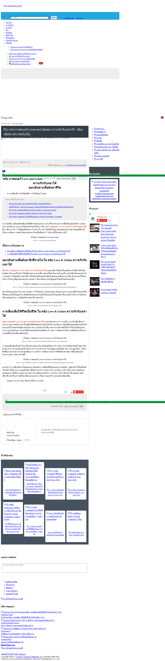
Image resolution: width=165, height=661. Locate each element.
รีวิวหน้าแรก (99, 129)
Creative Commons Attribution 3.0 (29, 657)
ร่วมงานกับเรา (12, 591)
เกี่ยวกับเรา (10, 585)
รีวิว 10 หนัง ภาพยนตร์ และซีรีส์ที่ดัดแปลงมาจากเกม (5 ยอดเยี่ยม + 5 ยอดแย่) (35, 216)
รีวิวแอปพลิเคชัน (101, 135)
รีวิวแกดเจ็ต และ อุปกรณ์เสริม (106, 144)
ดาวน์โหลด (9, 25)
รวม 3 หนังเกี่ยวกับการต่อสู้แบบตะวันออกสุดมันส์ (55, 534)
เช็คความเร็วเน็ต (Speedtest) (26, 54)
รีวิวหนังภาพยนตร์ (17, 123)
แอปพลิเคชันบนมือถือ (35, 49)
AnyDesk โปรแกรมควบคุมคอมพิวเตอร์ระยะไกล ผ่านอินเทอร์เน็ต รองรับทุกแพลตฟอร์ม (104, 196)
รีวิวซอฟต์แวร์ (100, 132)
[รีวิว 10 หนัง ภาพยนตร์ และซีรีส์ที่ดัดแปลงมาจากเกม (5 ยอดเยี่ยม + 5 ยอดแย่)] (34, 513)
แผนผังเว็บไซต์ (12, 594)
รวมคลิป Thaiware (12, 40)
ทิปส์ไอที (9, 33)
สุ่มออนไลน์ (25, 61)
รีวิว (7, 30)
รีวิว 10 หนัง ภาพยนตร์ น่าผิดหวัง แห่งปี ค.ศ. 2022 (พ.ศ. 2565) (30, 213)
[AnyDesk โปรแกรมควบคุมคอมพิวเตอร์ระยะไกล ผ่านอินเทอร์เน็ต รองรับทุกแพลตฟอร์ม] (104, 191)
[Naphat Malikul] (72, 165)
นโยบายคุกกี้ (50, 651)
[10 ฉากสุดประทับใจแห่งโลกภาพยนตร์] (95, 296)
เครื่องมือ (9, 43)
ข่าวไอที (8, 28)
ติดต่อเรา (9, 588)
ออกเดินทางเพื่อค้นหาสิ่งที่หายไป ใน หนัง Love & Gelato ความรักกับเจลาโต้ (38, 251)
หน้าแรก (9, 22)
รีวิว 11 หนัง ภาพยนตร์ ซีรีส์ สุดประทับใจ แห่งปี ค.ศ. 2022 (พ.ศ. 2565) (32, 210)
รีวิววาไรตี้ (98, 159)
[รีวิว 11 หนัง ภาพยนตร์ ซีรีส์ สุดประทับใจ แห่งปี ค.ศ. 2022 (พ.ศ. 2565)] (55, 475)
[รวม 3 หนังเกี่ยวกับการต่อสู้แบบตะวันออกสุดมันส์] (55, 516)
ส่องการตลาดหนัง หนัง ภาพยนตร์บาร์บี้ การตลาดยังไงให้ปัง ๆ (30, 203)
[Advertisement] (82, 97)
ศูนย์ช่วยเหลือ (11, 582)
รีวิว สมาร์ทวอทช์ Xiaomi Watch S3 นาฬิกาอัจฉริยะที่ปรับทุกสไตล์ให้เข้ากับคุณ (109, 267)
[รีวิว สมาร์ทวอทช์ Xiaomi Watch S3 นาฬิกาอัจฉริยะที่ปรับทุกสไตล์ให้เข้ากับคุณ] (95, 268)
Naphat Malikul (13, 435)
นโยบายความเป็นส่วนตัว (32, 651)
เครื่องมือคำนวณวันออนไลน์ (20, 64)
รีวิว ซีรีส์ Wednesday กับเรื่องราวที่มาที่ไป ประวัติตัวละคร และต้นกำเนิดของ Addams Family (13, 527)
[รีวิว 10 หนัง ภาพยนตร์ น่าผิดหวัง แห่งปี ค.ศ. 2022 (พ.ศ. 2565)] (76, 475)
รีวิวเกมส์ (98, 138)
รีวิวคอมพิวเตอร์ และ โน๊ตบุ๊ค (106, 147)
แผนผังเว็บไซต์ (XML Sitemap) (13, 654)
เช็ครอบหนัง (10, 38)
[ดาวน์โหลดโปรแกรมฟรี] (13, 6)
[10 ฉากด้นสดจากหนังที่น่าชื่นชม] (95, 285)
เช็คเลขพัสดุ (30, 59)
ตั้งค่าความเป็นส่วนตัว (10, 651)
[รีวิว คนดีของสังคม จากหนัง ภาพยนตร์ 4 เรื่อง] (76, 516)
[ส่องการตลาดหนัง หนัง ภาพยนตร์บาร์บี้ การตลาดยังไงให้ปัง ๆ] (13, 475)
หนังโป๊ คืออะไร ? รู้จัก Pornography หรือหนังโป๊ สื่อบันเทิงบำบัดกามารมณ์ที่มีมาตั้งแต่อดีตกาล (41, 207)
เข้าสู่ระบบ (79, 18)
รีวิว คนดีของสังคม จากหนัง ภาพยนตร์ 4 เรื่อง (76, 534)
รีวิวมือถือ (98, 141)
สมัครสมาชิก (69, 18)
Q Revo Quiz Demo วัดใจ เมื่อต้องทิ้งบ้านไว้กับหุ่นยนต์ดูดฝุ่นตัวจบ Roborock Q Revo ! (109, 251)
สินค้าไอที (9, 35)
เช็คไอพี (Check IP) (23, 56)
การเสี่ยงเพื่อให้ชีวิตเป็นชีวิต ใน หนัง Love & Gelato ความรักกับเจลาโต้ (36, 254)
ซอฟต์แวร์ (28, 47)
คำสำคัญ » (17, 414)
